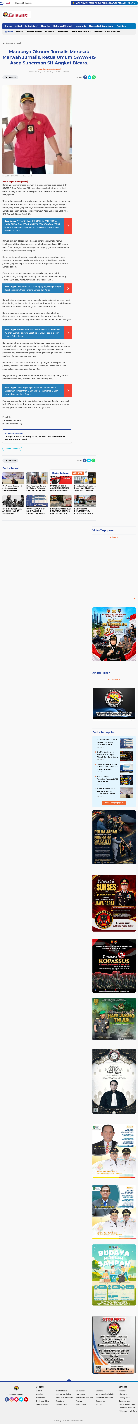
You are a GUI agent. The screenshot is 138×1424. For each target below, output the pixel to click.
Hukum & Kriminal (62, 26)
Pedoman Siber (42, 1401)
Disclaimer (80, 1391)
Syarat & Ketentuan (127, 1404)
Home (7, 3)
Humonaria (80, 26)
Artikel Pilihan (101, 672)
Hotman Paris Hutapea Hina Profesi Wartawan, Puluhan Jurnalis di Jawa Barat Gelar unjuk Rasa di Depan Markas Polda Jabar (32, 332)
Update (78, 473)
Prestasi (79, 1401)
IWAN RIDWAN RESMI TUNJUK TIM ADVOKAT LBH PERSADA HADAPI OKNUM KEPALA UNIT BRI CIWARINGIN (107, 766)
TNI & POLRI (81, 1404)
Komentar (11, 461)
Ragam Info (100, 1401)
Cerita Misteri (31, 26)
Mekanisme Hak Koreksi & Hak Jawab (128, 1411)
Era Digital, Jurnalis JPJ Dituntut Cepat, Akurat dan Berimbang (107, 754)
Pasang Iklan (124, 1398)
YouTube (28, 1403)
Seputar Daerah (42, 1404)
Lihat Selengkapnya (113, 803)
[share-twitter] (89, 77)
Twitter (22, 1403)
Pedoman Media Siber (128, 1408)
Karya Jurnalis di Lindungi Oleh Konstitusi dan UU (105, 1394)
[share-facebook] (85, 77)
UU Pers (99, 1404)
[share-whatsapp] (94, 77)
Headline (45, 26)
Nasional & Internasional (101, 26)
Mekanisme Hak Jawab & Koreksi (86, 1398)
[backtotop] (69, 1381)
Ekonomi (50, 32)
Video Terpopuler (103, 530)
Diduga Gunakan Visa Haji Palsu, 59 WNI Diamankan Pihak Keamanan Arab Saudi (35, 438)
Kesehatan (40, 1398)
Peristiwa (121, 26)
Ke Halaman (114, 537)
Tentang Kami (124, 1401)
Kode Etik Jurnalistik (64, 1398)
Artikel (18, 26)
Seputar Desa (61, 1404)
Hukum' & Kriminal (82, 32)
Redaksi (122, 1391)
